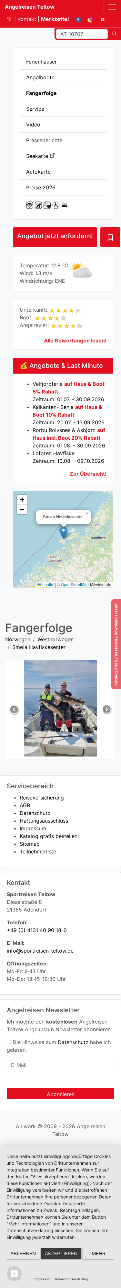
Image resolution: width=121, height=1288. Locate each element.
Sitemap (30, 844)
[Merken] (110, 237)
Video (33, 124)
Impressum (33, 828)
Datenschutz (35, 813)
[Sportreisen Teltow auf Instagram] (88, 19)
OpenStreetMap (75, 584)
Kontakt (27, 19)
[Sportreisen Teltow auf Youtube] (100, 19)
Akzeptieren (61, 1253)
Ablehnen (23, 1253)
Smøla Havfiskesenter (39, 647)
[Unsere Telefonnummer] (11, 19)
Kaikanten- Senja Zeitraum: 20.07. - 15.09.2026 (69, 415)
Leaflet (47, 584)
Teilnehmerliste (38, 851)
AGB (25, 805)
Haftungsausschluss (44, 820)
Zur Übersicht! (88, 474)
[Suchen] (114, 34)
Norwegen (17, 639)
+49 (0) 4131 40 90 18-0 (37, 930)
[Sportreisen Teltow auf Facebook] (75, 19)
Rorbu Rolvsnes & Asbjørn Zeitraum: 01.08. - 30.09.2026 (69, 438)
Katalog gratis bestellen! (49, 836)
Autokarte (38, 172)
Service (35, 109)
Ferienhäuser (41, 61)
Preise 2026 (40, 187)
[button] (63, 532)
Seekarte (38, 156)
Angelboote (40, 77)
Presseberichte (44, 140)
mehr (99, 1253)
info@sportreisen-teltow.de (40, 950)
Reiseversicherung (42, 797)
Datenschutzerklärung (71, 1279)
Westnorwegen (55, 639)
